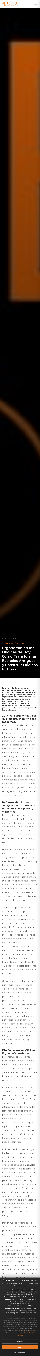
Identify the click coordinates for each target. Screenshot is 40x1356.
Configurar (21, 1352)
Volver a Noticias (12, 638)
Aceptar (20, 1347)
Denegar (20, 1341)
